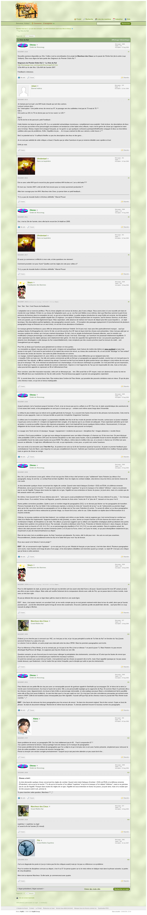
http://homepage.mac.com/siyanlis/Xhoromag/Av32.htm (38, 65)
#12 (128, 738)
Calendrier (119, 19)
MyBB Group (36, 911)
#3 (128, 178)
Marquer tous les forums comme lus (85, 908)
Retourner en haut (48, 908)
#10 (128, 634)
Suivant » (31, 36)
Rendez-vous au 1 (22, 28)
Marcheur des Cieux (39, 621)
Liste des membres (104, 19)
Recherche (89, 19)
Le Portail (39, 908)
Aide (128, 19)
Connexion (38, 23)
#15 (128, 859)
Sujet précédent (25, 889)
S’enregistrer (47, 23)
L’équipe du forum (22, 908)
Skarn (30, 282)
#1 (128, 51)
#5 (128, 255)
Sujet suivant (37, 889)
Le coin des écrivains (35, 28)
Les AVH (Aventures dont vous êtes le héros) (57, 28)
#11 (128, 682)
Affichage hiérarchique (121, 40)
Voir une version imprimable (26, 898)
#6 (128, 301)
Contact (31, 908)
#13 (128, 772)
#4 (128, 217)
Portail (78, 19)
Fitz (38, 840)
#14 (128, 819)
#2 (128, 99)
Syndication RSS (103, 908)
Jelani (33, 86)
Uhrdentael (42, 159)
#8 (128, 472)
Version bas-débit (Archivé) (64, 908)
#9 (128, 584)
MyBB (22, 911)
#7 (128, 401)
